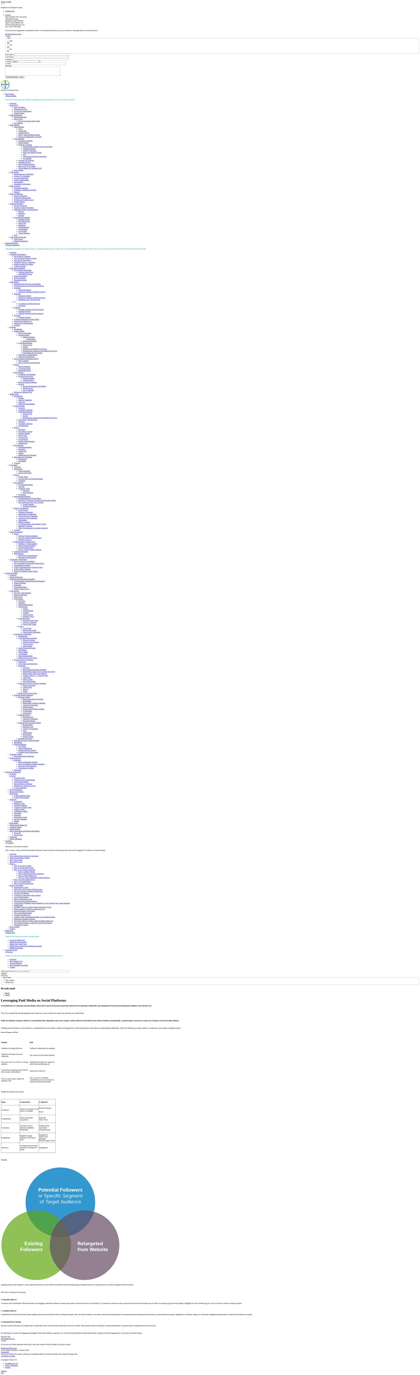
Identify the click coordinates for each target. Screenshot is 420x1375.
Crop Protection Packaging (27, 638)
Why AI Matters (19, 107)
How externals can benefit (19, 965)
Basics (16, 534)
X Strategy (22, 306)
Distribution (22, 459)
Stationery (13, 799)
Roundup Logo (28, 717)
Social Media (22, 229)
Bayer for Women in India (23, 899)
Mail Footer (14, 794)
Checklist (21, 422)
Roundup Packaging (25, 738)
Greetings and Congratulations (24, 780)
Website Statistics (29, 378)
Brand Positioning (16, 115)
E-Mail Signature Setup (22, 796)
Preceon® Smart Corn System (24, 911)
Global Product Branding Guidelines (22, 579)
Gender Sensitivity (29, 149)
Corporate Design (24, 369)
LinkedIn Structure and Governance (30, 313)
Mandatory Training (25, 526)
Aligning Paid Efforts (25, 272)
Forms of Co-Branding (22, 176)
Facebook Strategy (24, 290)
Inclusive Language (25, 145)
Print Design (27, 735)
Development (18, 372)
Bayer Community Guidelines (24, 561)
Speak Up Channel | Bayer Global (26, 571)
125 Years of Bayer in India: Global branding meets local (33, 921)
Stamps (16, 821)
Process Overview (29, 685)
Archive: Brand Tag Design (23, 660)
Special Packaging (29, 681)
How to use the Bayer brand (23, 868)
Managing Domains (29, 341)
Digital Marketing (20, 744)
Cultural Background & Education (34, 156)
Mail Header (14, 823)
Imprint (25, 347)
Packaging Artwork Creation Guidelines (32, 683)
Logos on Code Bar (29, 622)
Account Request (11, 950)
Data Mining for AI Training (32, 353)
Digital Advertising (20, 276)
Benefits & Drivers (24, 540)
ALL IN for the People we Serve (25, 258)
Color (20, 129)
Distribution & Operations (23, 457)
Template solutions (20, 805)
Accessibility (27, 158)
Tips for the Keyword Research (29, 363)
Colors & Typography (30, 705)
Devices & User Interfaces (27, 766)
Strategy (21, 398)
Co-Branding (14, 172)
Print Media (22, 650)
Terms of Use (27, 345)
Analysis (21, 487)
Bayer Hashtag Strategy (26, 164)
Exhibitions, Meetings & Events (25, 190)
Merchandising (28, 707)
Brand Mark (27, 701)
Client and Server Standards (28, 516)
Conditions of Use (11, 1363)
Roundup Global (24, 697)
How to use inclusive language (24, 870)
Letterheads (18, 801)
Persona (21, 212)
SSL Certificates (28, 390)
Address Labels (19, 809)
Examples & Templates (22, 217)
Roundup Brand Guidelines (23, 695)
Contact (8, 15)
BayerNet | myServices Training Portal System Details (37, 500)
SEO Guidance (23, 361)
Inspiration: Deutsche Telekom (24, 919)
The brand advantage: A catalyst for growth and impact (33, 923)
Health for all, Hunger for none (24, 786)
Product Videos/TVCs (21, 589)
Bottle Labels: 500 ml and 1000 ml (35, 674)
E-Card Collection (20, 788)
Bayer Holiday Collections (23, 784)
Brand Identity (15, 125)
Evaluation (22, 494)
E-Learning (14, 465)
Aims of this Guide (25, 473)
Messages (21, 213)
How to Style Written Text (27, 876)
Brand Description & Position (33, 699)
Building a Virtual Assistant (27, 544)
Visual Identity (19, 127)
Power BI (17, 833)
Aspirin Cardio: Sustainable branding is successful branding (34, 917)
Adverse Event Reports (26, 357)
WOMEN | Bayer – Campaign (24, 262)
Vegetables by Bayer (21, 925)
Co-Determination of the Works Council (32, 524)
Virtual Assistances (16, 532)
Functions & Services (25, 376)
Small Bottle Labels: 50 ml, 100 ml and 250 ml (39, 672)
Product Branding (11, 573)
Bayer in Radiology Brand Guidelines (31, 764)
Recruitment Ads (24, 221)
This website (9, 980)
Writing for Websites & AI (23, 392)
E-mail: (7, 64)
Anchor (25, 609)
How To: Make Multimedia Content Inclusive (34, 878)
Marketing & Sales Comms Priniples (26, 740)
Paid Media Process (25, 274)
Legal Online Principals (18, 237)
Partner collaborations (21, 180)
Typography (22, 131)
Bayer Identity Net (16, 961)
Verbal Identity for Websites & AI (29, 168)
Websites (13, 327)
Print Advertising (20, 278)
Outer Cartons (27, 679)
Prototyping (22, 451)
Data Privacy (18, 239)
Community (5, 1352)
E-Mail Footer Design (21, 798)
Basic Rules (31, 339)
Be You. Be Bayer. (20, 206)
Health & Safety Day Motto (23, 264)
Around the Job (19, 778)
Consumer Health (16, 754)
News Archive (15, 927)
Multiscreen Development (27, 455)
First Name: (9, 55)
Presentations (22, 636)
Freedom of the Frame (30, 620)
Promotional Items (20, 280)
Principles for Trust (20, 109)
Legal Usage (27, 713)
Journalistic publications (22, 184)
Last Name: (9, 57)
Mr (11, 49)
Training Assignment (25, 512)
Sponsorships (18, 182)
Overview (13, 103)
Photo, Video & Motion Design (29, 135)
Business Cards (19, 803)
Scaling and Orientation (26, 441)
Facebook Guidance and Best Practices (31, 292)
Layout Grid (27, 628)
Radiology (17, 760)
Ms (11, 45)
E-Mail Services (28, 380)
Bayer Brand (9, 94)
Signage (17, 192)
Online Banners (23, 227)
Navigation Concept (25, 431)
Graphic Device (23, 133)
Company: (8, 59)
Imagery (21, 215)
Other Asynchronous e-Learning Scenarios (33, 528)
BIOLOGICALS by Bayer (27, 658)
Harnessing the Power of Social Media (27, 284)
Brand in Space (15, 186)
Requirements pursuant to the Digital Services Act (40, 351)
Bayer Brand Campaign (22, 256)
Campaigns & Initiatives (18, 254)
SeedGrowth (18, 905)
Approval (21, 408)
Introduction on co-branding (23, 174)
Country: (8, 61)
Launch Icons (23, 437)
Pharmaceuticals (15, 758)
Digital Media (23, 652)
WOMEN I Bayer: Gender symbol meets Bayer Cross (32, 907)
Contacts (17, 325)
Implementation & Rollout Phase (29, 498)
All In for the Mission (21, 893)
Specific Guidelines (25, 400)
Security (21, 384)
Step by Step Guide (29, 630)
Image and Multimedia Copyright (29, 137)
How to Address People (26, 872)
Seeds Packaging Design (26, 648)
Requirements (19, 554)
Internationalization (25, 447)
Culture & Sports (20, 266)
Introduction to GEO (21, 887)
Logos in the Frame (29, 624)
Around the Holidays (21, 782)
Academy (8, 841)
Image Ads (22, 223)
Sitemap (3, 1371)
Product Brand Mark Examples (33, 709)
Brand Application (11, 243)
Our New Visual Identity (22, 593)
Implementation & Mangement (24, 542)
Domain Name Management (28, 752)
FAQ (16, 235)
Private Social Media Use (23, 321)
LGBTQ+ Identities (29, 151)
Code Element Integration (31, 632)
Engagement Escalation (22, 565)
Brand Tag (22, 662)
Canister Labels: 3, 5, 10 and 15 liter (35, 676)
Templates (21, 481)
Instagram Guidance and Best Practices (31, 298)
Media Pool (9, 931)
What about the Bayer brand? (20, 858)
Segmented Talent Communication (26, 210)
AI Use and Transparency (23, 111)
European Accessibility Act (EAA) (35, 349)
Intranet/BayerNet (24, 370)
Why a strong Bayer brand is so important (24, 856)
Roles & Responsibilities (26, 546)
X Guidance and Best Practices (29, 304)
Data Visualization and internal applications (24, 831)
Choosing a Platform (25, 424)
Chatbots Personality (21, 552)
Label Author (27, 687)
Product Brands (19, 202)
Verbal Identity (19, 139)
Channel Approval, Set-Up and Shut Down (29, 286)
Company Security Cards (22, 807)
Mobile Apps (14, 394)
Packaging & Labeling (26, 768)
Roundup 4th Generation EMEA (29, 723)
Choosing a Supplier (25, 410)
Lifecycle (21, 402)
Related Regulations (21, 241)
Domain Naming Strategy (27, 750)
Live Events (22, 231)
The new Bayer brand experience (25, 901)
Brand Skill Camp (16, 862)
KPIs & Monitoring (25, 748)
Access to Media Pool (17, 940)
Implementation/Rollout (22, 496)
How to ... (13, 864)
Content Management (25, 548)
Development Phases (25, 485)
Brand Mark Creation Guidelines (34, 703)
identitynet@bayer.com (13, 34)
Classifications (23, 426)
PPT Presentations (16, 790)
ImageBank (18, 742)
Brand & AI (14, 105)
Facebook (17, 288)
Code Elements (28, 611)
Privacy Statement (11, 1365)
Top (2, 1373)
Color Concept (28, 615)
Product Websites (24, 367)
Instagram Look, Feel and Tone (29, 300)
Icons (24, 731)
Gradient (26, 613)
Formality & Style (24, 162)
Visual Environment (21, 188)
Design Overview (29, 640)
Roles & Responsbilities (26, 404)
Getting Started (19, 331)
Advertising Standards (17, 268)
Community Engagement (18, 559)
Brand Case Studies (16, 885)
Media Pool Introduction (18, 942)
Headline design (24, 219)
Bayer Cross (18, 119)
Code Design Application (23, 634)
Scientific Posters (15, 827)
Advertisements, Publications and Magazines (29, 581)
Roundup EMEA (24, 715)
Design (16, 365)
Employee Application (13, 772)
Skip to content (6, 2)
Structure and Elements (31, 642)
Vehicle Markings (16, 839)
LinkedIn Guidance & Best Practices (31, 309)
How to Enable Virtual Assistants (29, 550)
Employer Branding (16, 204)
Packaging (17, 585)
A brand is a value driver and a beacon (27, 895)
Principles (21, 430)
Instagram (17, 294)
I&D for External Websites (27, 382)
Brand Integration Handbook (24, 756)
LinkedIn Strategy (24, 311)
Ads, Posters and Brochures (28, 664)
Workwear (13, 837)
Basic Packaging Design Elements (34, 670)
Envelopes (17, 813)
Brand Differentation (25, 605)
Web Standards (28, 493)
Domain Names (23, 335)
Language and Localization (27, 518)
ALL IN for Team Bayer (22, 260)
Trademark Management (22, 198)
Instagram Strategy (24, 296)
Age (24, 154)
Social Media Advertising (23, 270)
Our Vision (22, 746)
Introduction (18, 329)
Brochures (21, 225)
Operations (22, 461)
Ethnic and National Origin (32, 152)
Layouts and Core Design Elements (30, 479)
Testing (20, 453)
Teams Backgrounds (25, 656)
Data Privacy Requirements (23, 323)
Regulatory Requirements (27, 557)
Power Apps (18, 835)
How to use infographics (22, 881)
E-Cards (12, 776)
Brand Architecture (16, 194)
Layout (20, 626)
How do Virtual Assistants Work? (29, 538)
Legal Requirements (25, 343)
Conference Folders (21, 811)
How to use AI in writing (27, 166)
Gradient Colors (28, 616)
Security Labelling (20, 819)
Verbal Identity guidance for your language (37, 147)
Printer (25, 691)
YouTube (17, 315)
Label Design (27, 646)
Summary (21, 603)
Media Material (15, 829)
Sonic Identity (19, 170)
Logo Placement (24, 618)
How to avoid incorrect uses (23, 883)
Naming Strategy (24, 433)
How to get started (24, 333)
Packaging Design (29, 721)
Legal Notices (23, 439)
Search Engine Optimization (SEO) (26, 359)
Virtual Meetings (24, 233)
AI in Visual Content (21, 897)
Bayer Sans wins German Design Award (28, 889)
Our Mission (18, 123)
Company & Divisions (26, 160)
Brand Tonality (23, 143)
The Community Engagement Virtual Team (29, 563)
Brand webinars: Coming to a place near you (29, 909)
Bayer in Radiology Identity (28, 762)
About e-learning (24, 471)
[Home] (5, 88)
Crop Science (14, 591)
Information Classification (27, 514)
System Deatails (28, 504)
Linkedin (17, 308)
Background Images (17, 792)
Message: (8, 66)
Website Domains (29, 337)
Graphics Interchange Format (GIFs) (26, 319)
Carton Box (27, 677)
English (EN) (9, 11)
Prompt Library (19, 113)
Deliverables (22, 520)
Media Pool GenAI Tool (18, 944)
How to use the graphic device (24, 880)
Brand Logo (18, 597)
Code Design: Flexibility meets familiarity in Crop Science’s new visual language (42, 903)
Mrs (11, 41)
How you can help (16, 860)
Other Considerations (21, 508)
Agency (25, 689)
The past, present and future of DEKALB (28, 891)
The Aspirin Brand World (23, 913)
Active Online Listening (22, 569)
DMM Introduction (16, 948)
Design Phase (23, 477)
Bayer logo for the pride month (29, 121)
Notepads (17, 815)
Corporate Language (25, 141)
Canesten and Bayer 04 (22, 915)
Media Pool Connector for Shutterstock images (26, 946)
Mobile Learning (24, 522)
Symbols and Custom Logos (24, 200)
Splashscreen (22, 443)
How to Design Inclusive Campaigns (31, 874)
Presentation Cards (20, 817)
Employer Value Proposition (23, 208)
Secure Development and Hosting (34, 386)
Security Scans (28, 388)
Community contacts (8, 1356)
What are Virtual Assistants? (28, 536)
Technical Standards (30, 506)
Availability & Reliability (27, 374)
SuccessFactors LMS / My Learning (30, 502)
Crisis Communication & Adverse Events (28, 567)
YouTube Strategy (24, 317)
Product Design (28, 737)
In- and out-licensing (21, 178)
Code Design (18, 599)
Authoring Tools (24, 489)
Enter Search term (7, 971)
